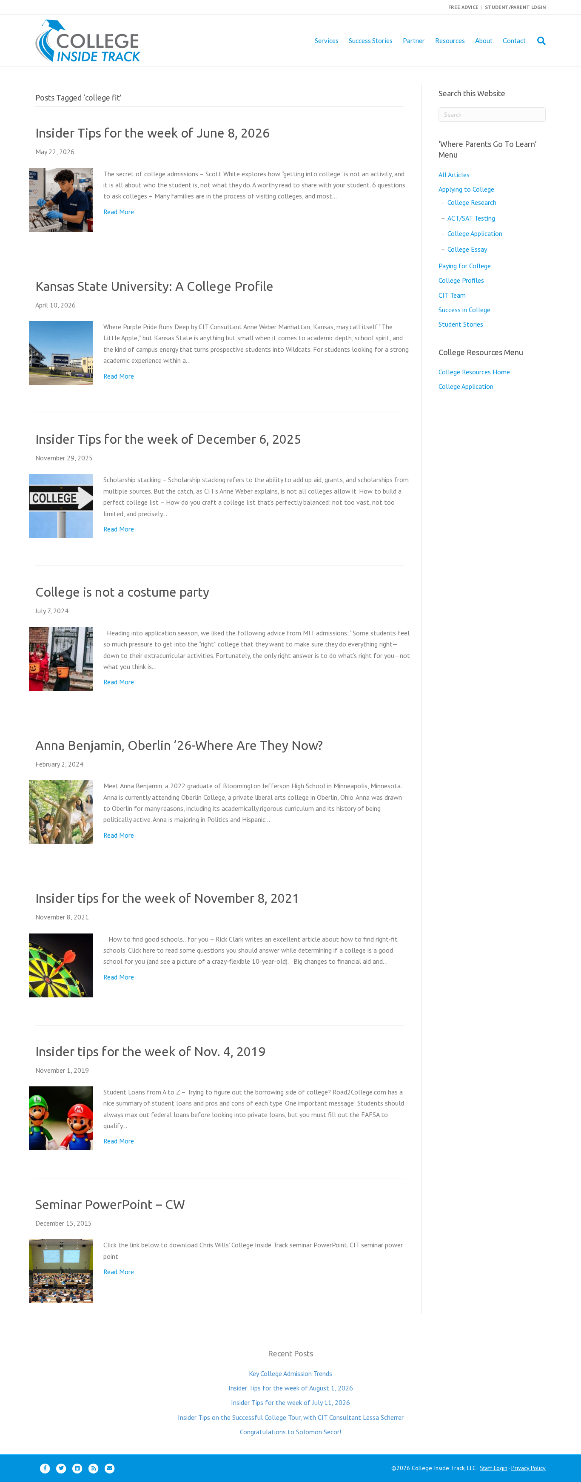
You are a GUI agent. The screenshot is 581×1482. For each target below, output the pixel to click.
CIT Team (452, 295)
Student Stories (461, 324)
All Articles (454, 174)
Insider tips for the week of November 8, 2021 (167, 898)
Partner (414, 40)
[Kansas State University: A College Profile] (61, 352)
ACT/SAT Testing (471, 218)
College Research (471, 202)
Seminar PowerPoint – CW (110, 1204)
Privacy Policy (528, 1468)
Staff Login (493, 1468)
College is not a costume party (122, 592)
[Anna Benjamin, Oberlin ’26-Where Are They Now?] (61, 811)
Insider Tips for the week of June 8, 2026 (152, 133)
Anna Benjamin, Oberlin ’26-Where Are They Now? (179, 745)
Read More (118, 211)
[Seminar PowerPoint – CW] (61, 1270)
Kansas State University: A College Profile (154, 286)
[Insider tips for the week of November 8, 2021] (61, 964)
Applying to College (466, 189)
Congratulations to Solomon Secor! (290, 1431)
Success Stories (371, 40)
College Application (474, 233)
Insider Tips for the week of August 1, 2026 (290, 1388)
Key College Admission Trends (290, 1373)
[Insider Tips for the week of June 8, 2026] (61, 199)
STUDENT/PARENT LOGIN (515, 7)
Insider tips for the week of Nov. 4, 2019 (150, 1051)
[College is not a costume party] (61, 658)
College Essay (467, 249)
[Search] (538, 41)
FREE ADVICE (463, 7)
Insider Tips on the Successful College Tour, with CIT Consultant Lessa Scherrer (291, 1417)
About (484, 40)
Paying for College (465, 265)
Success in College (464, 309)
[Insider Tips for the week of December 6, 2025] (61, 505)
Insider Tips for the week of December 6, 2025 (168, 439)
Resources (450, 40)
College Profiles (461, 280)
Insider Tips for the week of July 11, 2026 (290, 1402)
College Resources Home (474, 372)
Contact (514, 40)
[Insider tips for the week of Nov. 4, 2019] (61, 1117)
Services (327, 40)
